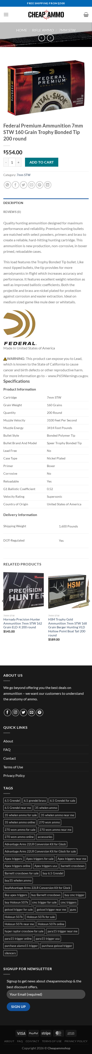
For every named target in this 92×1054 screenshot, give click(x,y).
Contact (9, 758)
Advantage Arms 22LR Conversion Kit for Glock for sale (40, 851)
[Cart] (86, 14)
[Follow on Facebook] (7, 712)
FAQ (6, 749)
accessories (45, 837)
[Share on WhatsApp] (7, 185)
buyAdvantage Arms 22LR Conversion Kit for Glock (37, 888)
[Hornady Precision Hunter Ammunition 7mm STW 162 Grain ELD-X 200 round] (23, 591)
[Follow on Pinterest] (39, 712)
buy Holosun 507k (16, 902)
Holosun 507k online (51, 924)
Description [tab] (13, 203)
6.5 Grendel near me (18, 808)
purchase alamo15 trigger (21, 946)
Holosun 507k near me (19, 924)
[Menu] (6, 14)
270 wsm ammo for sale (20, 829)
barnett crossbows (73, 866)
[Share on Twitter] (23, 185)
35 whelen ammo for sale (21, 815)
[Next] (89, 610)
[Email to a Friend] (31, 185)
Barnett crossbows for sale (22, 873)
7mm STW (67, 30)
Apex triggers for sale (40, 859)
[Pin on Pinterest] (39, 185)
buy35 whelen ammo (18, 880)
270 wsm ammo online (19, 837)
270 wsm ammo (49, 822)
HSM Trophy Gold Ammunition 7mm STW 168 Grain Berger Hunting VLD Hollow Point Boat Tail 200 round (67, 627)
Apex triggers (13, 859)
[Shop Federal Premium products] (20, 327)
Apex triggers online (17, 866)
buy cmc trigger (74, 895)
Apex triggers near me (72, 859)
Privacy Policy (14, 775)
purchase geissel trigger (57, 946)
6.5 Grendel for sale (62, 800)
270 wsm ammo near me (55, 829)
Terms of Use (13, 767)
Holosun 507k (14, 917)
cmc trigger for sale (44, 902)
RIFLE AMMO (43, 30)
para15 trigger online (18, 938)
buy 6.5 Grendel (53, 873)
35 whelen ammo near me (57, 815)
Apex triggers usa (45, 866)
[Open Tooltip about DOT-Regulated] (29, 539)
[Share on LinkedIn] (47, 185)
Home (21, 30)
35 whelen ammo (46, 808)
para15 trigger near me (62, 931)
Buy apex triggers (16, 895)
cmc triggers (69, 902)
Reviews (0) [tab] (12, 212)
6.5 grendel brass (35, 800)
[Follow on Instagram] (15, 712)
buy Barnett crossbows (46, 895)
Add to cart (41, 162)
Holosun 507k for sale (41, 917)
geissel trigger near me (51, 909)
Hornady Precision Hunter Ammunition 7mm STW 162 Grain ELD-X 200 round (22, 623)
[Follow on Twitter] (23, 712)
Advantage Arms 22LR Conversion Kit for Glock (35, 844)
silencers (10, 953)
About (8, 741)
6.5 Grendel (12, 800)
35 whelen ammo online (20, 822)
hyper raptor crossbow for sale (24, 931)
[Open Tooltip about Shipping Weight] (30, 525)
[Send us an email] (31, 712)
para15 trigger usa (48, 938)
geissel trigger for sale (19, 909)
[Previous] (3, 610)
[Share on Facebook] (15, 185)
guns (73, 909)
